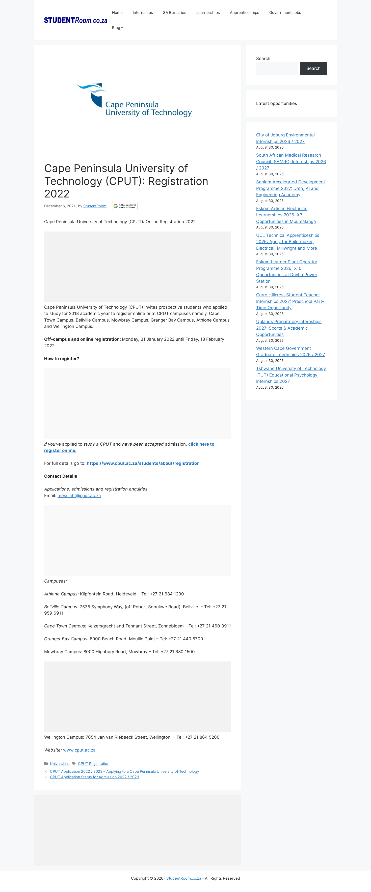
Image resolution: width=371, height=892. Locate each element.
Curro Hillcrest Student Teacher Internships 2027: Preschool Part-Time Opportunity (290, 301)
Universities (60, 763)
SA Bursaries (174, 12)
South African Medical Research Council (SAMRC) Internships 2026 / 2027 (291, 161)
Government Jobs (285, 12)
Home (117, 12)
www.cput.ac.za (79, 750)
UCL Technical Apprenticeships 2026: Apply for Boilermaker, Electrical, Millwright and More (287, 242)
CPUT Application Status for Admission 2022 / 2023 (94, 777)
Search (263, 58)
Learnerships (208, 12)
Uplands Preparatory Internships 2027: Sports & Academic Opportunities (289, 328)
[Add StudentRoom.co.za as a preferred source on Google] (125, 206)
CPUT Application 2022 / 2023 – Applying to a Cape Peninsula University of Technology (124, 771)
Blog (116, 27)
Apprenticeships (244, 12)
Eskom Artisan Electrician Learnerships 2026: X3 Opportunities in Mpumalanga (286, 215)
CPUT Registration (93, 763)
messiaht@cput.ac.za (79, 495)
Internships (143, 12)
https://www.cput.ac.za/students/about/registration (143, 463)
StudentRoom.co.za (183, 878)
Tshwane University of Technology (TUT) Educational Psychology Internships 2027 (291, 375)
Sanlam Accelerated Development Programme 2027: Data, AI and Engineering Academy (290, 188)
